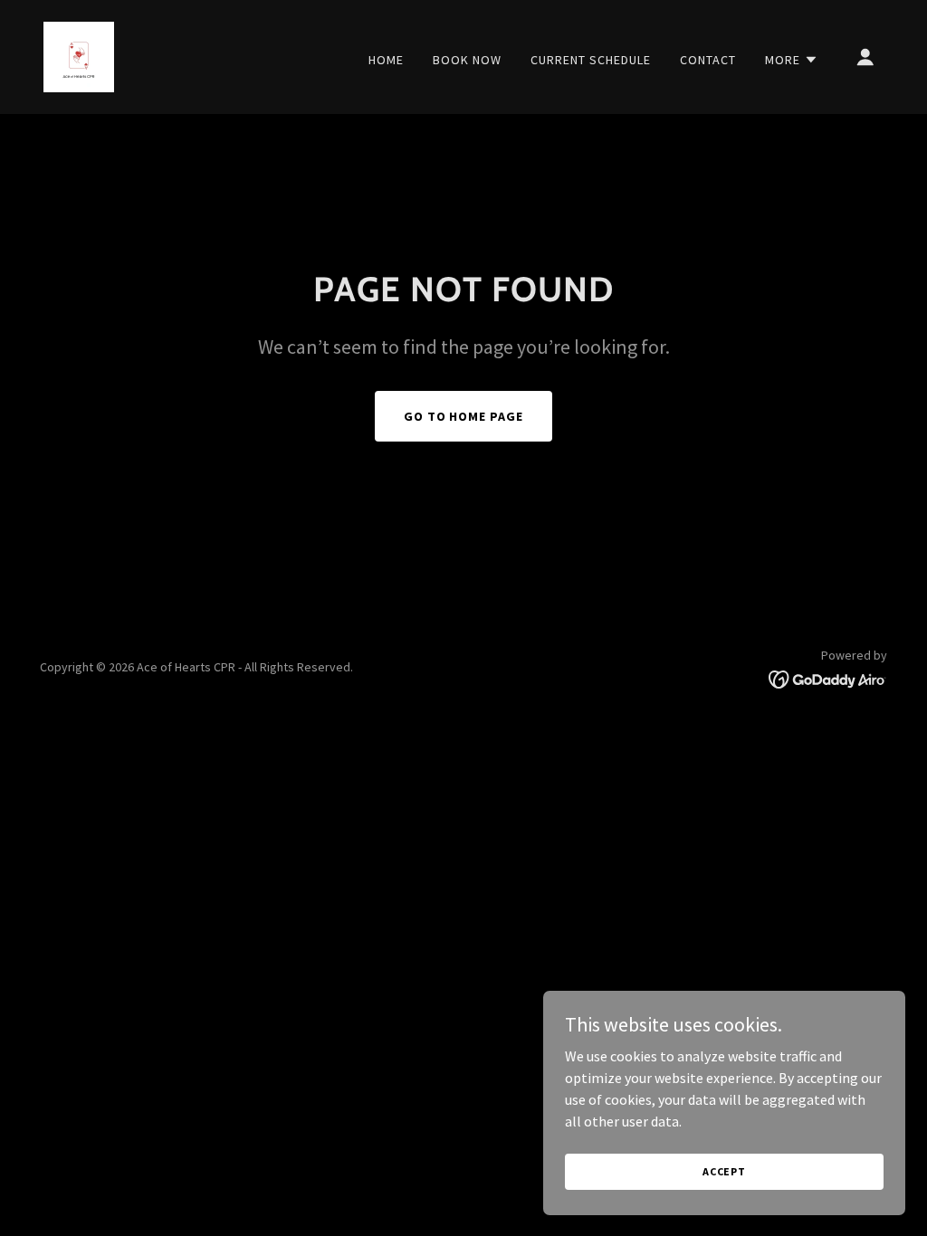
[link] (78, 55)
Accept (724, 1171)
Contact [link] (708, 60)
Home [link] (386, 60)
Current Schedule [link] (590, 60)
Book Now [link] (467, 60)
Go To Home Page (464, 416)
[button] (791, 60)
